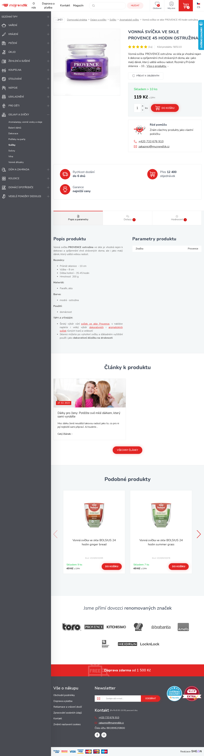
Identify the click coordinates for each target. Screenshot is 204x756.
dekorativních (96, 327)
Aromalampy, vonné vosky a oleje (25, 122)
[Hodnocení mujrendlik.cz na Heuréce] (174, 694)
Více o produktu (157, 66)
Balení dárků (14, 127)
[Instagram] (103, 734)
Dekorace (13, 133)
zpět (60, 19)
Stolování (15, 78)
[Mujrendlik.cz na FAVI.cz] (192, 694)
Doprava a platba (48, 6)
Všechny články (127, 450)
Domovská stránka (77, 19)
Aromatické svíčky (129, 19)
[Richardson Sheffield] (105, 644)
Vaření (12, 25)
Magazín (78, 5)
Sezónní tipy (10, 16)
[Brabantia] (161, 627)
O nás (34, 6)
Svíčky (113, 19)
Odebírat (150, 698)
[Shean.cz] (196, 751)
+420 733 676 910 (151, 141)
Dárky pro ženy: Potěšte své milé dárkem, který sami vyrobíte (89, 415)
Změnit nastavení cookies (67, 724)
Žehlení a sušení (19, 61)
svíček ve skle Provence (95, 323)
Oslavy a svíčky (18, 114)
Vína (10, 156)
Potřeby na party (16, 139)
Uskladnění (16, 96)
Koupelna (14, 69)
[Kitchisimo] (116, 627)
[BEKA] (138, 627)
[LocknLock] (149, 644)
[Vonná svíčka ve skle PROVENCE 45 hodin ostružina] (86, 62)
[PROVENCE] (94, 627)
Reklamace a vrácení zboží (67, 706)
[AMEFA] (183, 627)
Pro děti (13, 105)
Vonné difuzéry (16, 162)
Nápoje (13, 87)
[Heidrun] (127, 644)
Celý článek (64, 434)
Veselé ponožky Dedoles (24, 196)
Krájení (13, 34)
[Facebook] (97, 734)
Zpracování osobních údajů (67, 712)
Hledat (135, 5)
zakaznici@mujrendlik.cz (153, 146)
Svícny (11, 150)
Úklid (12, 52)
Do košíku (168, 108)
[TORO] (71, 627)
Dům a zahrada (18, 169)
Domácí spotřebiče (20, 187)
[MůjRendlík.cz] (14, 5)
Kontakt (65, 5)
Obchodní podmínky (64, 695)
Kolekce (13, 178)
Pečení (12, 43)
